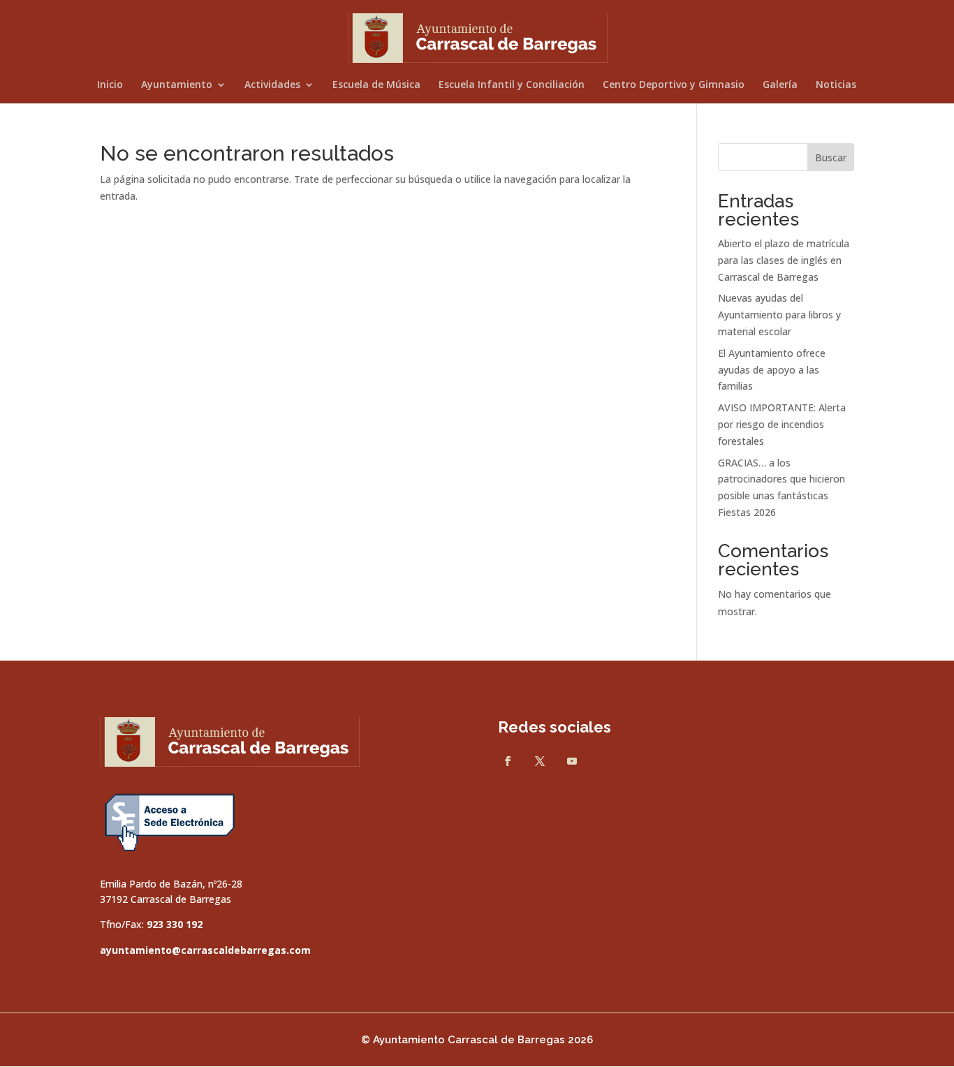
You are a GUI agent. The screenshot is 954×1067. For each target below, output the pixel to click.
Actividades (272, 85)
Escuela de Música (376, 85)
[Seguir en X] (540, 761)
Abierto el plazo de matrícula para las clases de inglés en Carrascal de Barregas (783, 260)
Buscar (830, 157)
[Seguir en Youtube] (572, 761)
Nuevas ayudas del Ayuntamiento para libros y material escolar (779, 314)
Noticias (836, 85)
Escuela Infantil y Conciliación (512, 85)
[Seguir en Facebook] (508, 761)
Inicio (110, 85)
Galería (780, 85)
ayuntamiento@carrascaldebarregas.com (205, 950)
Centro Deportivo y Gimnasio (673, 85)
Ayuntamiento (176, 85)
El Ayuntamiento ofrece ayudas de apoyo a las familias (771, 369)
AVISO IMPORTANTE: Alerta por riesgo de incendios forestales (782, 424)
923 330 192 (175, 924)
